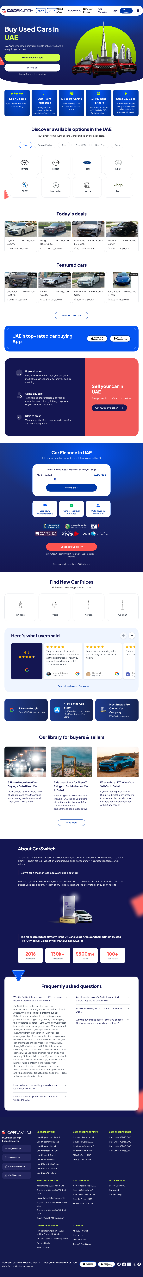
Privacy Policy (79, 1239)
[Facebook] (119, 1264)
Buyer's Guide (43, 1243)
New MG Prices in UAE (83, 1190)
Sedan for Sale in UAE (82, 1150)
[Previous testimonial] (123, 635)
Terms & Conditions (82, 1244)
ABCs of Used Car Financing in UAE (52, 1238)
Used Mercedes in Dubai (48, 1150)
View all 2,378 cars (71, 315)
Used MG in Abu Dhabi (47, 1168)
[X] (134, 1264)
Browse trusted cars (32, 57)
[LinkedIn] (129, 1264)
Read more (71, 822)
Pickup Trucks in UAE (82, 1159)
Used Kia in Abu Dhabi (46, 1173)
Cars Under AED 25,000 (120, 1137)
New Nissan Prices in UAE (84, 1194)
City (64, 145)
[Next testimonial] (131, 635)
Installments (74, 10)
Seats (117, 145)
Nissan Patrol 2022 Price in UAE (51, 1185)
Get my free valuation (106, 407)
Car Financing (115, 1194)
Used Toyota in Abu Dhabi (48, 1137)
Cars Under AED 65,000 (120, 1150)
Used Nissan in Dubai (46, 1155)
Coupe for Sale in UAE (83, 1141)
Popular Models (45, 145)
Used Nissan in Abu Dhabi (48, 1141)
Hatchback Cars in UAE (83, 1146)
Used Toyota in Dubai (46, 1146)
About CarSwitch (80, 1230)
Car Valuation (103, 10)
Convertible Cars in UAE (84, 1137)
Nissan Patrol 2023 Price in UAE (51, 1198)
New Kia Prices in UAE (82, 1199)
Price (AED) (81, 145)
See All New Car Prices (83, 1203)
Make (25, 145)
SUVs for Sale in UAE (82, 1155)
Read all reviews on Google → (73, 686)
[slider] (55, 479)
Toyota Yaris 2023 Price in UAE (50, 1218)
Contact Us (78, 1235)
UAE (51, 10)
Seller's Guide (43, 1247)
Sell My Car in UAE (117, 1185)
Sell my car (126, 10)
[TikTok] (139, 1264)
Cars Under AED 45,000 (120, 1146)
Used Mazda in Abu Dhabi (48, 1164)
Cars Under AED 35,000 (120, 1141)
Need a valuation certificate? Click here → (71, 564)
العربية (41, 10)
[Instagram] (124, 1264)
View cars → (71, 487)
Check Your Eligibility (71, 546)
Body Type (100, 145)
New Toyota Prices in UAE (84, 1185)
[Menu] (138, 10)
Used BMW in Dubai (45, 1159)
